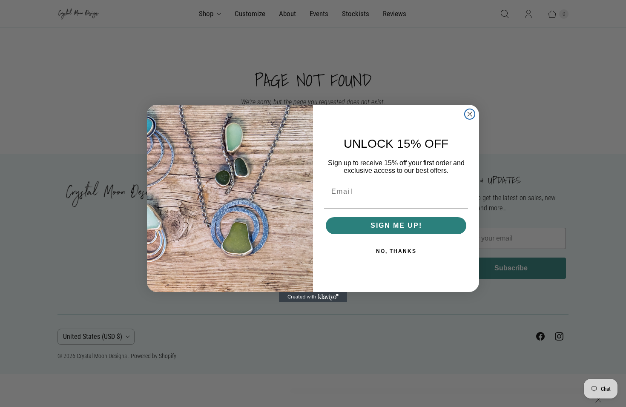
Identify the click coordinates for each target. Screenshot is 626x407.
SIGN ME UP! (396, 225)
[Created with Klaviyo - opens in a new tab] (313, 297)
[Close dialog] (470, 114)
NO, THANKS (396, 251)
